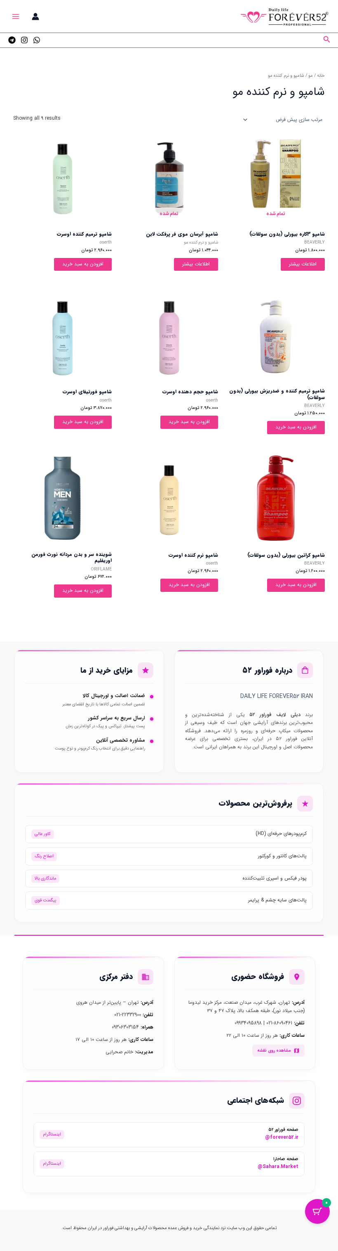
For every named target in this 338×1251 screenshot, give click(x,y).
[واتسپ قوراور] (36, 40)
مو (310, 75)
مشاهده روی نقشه (274, 1050)
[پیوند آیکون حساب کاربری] (35, 16)
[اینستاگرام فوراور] (24, 40)
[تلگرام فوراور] (12, 40)
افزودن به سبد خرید (82, 264)
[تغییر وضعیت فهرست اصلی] (15, 16)
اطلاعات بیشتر (303, 264)
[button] (326, 40)
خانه (321, 75)
